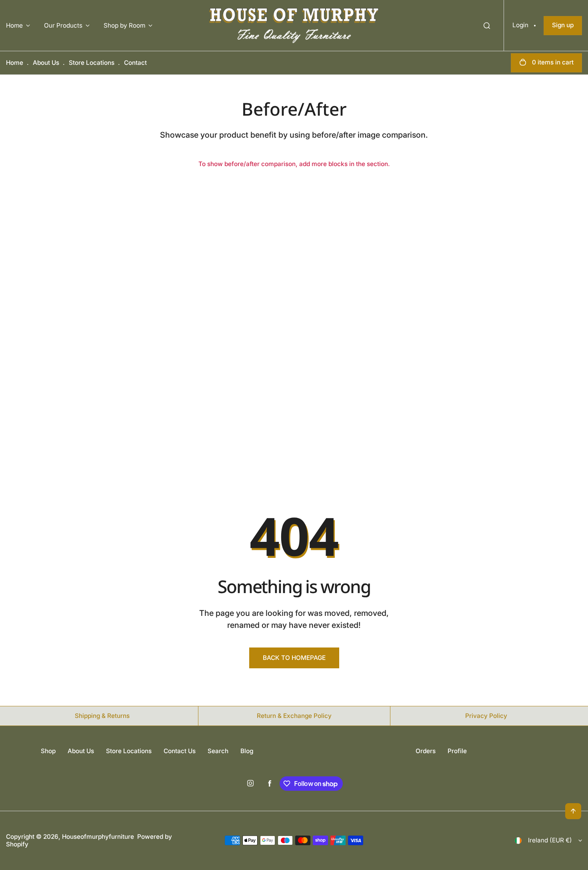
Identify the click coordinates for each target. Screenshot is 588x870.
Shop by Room (124, 25)
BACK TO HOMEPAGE (294, 658)
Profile (457, 751)
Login (520, 25)
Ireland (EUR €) (550, 840)
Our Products (63, 25)
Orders (426, 751)
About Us (46, 62)
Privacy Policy (486, 716)
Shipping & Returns (102, 716)
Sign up (563, 25)
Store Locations (91, 62)
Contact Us (180, 751)
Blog (246, 751)
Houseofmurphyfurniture (98, 836)
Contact (135, 62)
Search (218, 751)
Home (14, 25)
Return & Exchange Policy (294, 716)
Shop (48, 751)
